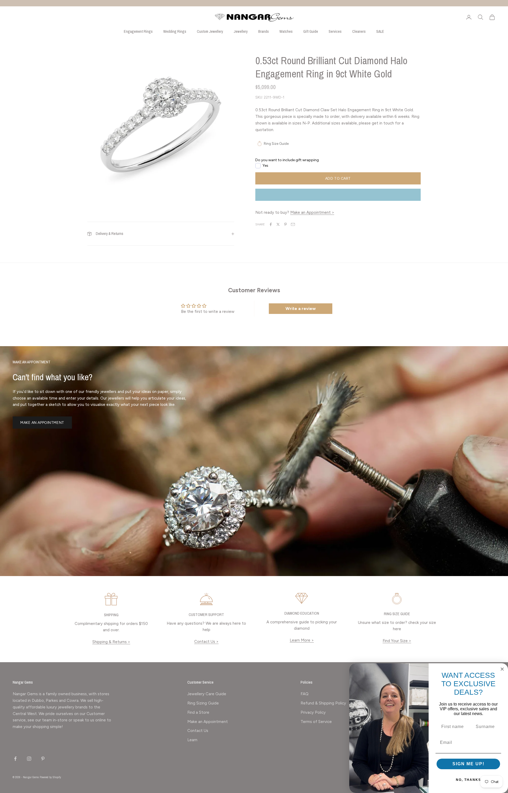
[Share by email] (293, 224)
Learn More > (302, 640)
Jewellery (241, 31)
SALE (380, 31)
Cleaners (359, 31)
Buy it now (338, 194)
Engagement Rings (138, 31)
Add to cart (338, 178)
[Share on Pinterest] (285, 224)
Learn (192, 740)
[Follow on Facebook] (15, 758)
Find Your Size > (397, 640)
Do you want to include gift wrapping (287, 160)
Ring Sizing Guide (203, 703)
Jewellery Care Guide (206, 694)
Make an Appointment (42, 422)
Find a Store (198, 712)
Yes (265, 165)
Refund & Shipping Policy (323, 703)
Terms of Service (316, 721)
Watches (286, 31)
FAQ (305, 694)
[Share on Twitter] (278, 224)
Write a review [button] (300, 308)
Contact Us (197, 730)
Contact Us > (206, 641)
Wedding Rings (174, 31)
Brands (263, 31)
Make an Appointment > (312, 212)
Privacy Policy (313, 712)
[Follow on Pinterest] (43, 758)
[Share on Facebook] (271, 224)
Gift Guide (310, 31)
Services (335, 31)
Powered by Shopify (50, 777)
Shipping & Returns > (111, 641)
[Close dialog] (502, 669)
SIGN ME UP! (468, 764)
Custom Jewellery (210, 31)
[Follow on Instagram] (29, 758)
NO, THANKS (468, 780)
